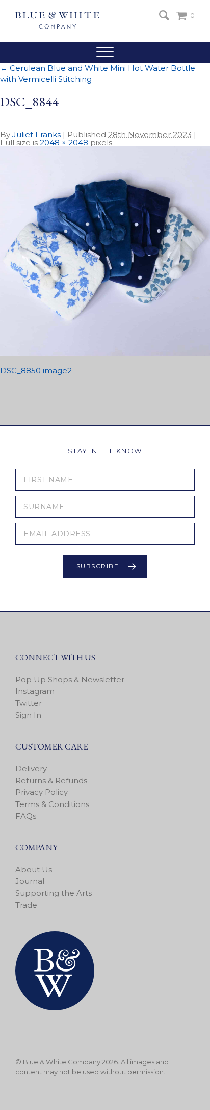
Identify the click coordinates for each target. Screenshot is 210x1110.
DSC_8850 (20, 370)
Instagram (35, 691)
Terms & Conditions (52, 804)
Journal (29, 881)
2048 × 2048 (64, 142)
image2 (57, 370)
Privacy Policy (41, 792)
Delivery (31, 768)
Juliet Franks (36, 135)
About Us (33, 869)
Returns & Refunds (51, 780)
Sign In (28, 715)
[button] (105, 52)
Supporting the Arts (53, 893)
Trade (26, 905)
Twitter (28, 703)
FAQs (25, 816)
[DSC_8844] (105, 353)
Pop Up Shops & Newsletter (69, 679)
